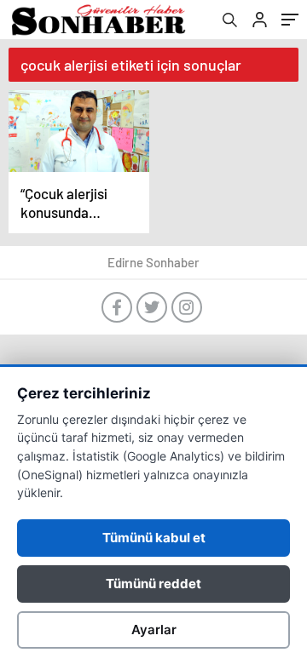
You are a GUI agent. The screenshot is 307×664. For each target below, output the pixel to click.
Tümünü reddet (153, 583)
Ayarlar (154, 629)
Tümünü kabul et (154, 537)
